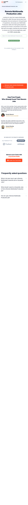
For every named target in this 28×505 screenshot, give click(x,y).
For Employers (19, 2)
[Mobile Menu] (25, 2)
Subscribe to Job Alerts (14, 40)
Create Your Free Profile (15, 160)
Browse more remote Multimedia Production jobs (14, 86)
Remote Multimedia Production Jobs (10, 6)
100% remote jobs (15, 32)
